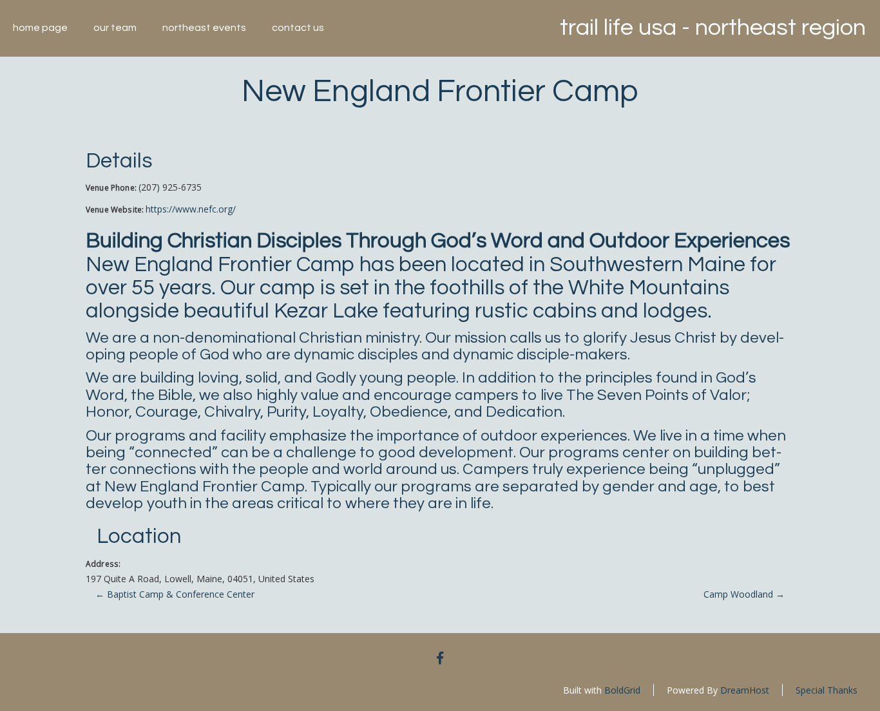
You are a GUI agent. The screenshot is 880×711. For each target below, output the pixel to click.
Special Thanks (826, 690)
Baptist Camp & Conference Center (174, 594)
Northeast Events (204, 28)
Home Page (40, 28)
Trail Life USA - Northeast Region (713, 27)
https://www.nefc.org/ (191, 209)
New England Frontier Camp (440, 91)
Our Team (115, 28)
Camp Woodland (744, 594)
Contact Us (298, 28)
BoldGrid (622, 690)
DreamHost (744, 690)
